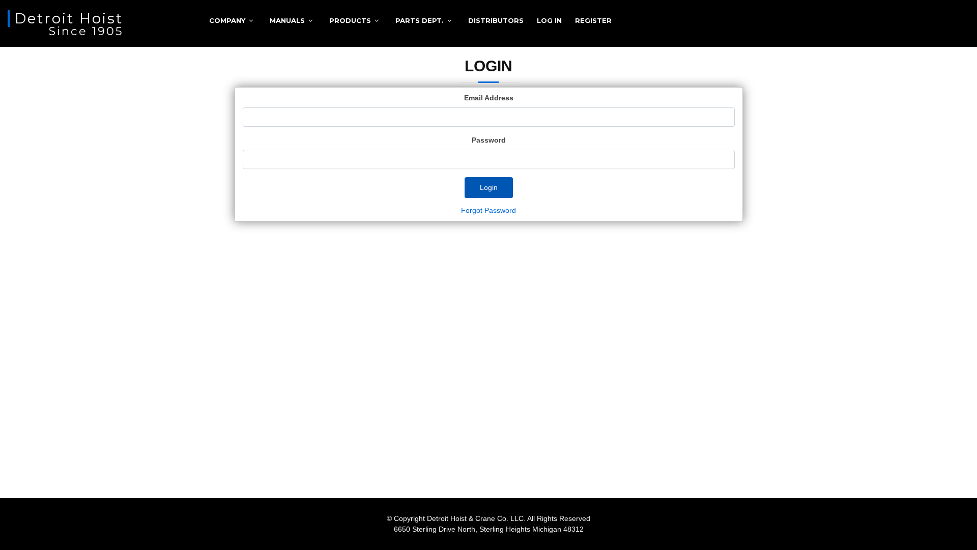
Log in (549, 20)
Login (489, 187)
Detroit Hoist (69, 18)
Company (227, 20)
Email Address (488, 98)
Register (593, 20)
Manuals (287, 20)
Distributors (496, 20)
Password (489, 140)
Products (350, 20)
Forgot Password (488, 210)
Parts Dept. (419, 20)
